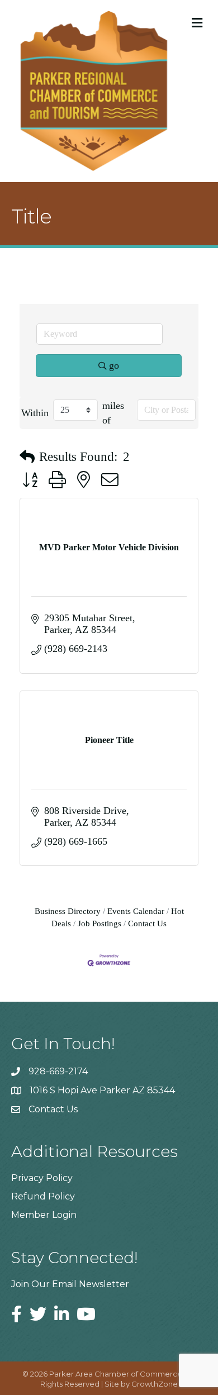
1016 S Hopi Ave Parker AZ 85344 (102, 1090)
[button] (27, 457)
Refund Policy (43, 1196)
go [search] (114, 365)
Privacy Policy (42, 1178)
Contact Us (147, 923)
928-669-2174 (58, 1071)
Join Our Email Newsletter (70, 1284)
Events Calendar (135, 911)
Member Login (44, 1215)
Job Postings (99, 923)
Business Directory (68, 911)
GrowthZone (154, 1383)
